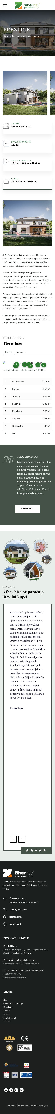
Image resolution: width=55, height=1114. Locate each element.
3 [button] (43, 365)
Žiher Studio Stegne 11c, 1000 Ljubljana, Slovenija (25, 950)
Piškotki (6, 1022)
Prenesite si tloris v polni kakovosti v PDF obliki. (24, 370)
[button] (5, 5)
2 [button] (37, 365)
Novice (6, 1014)
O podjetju (8, 1007)
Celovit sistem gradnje (13, 1003)
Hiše (5, 1000)
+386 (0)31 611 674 (12, 974)
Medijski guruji (42, 1106)
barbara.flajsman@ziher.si (14, 978)
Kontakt (6, 1011)
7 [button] (16, 364)
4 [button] (30, 366)
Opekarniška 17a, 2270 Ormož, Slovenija (21, 964)
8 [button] (24, 364)
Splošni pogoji (9, 1018)
